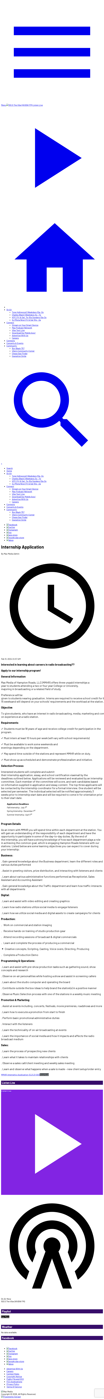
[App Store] (11, 535)
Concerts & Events (14, 343)
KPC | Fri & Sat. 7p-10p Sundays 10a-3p (29, 317)
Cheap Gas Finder (19, 353)
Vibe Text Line (18, 330)
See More (5, 1317)
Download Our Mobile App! (24, 333)
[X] (10, 527)
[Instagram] (12, 529)
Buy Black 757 (18, 348)
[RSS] (9, 532)
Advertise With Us (20, 335)
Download (44, 1074)
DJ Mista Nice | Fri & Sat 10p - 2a (26, 320)
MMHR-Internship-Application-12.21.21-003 (20, 1074)
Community (11, 345)
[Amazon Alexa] (9, 540)
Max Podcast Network (22, 327)
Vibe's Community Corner (23, 351)
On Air (9, 309)
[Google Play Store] (15, 537)
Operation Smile (19, 356)
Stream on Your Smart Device (25, 325)
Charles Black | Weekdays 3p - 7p (26, 314)
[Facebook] (11, 524)
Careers (15, 338)
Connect (10, 322)
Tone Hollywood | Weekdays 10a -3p (28, 312)
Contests (10, 340)
